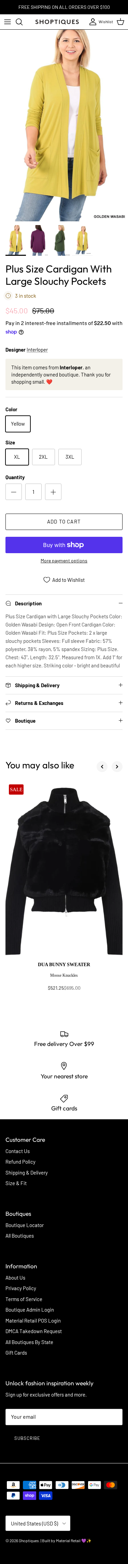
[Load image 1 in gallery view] (64, 126)
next (117, 766)
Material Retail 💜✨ (73, 1540)
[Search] (22, 21)
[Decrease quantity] (13, 492)
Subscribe (27, 1438)
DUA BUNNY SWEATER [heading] (64, 964)
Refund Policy (20, 1162)
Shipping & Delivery (26, 1172)
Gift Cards (16, 1352)
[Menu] (7, 21)
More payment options (64, 560)
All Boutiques (19, 1236)
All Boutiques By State (29, 1342)
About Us (15, 1277)
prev (102, 766)
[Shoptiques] (57, 22)
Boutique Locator (24, 1225)
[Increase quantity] (53, 492)
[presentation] (64, 979)
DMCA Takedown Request (33, 1331)
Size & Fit (16, 1183)
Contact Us (17, 1151)
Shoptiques (29, 1540)
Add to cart (64, 521)
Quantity (15, 477)
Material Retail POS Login (33, 1320)
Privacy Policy (20, 1288)
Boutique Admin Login (29, 1310)
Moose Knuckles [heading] (64, 975)
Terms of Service (23, 1299)
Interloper (37, 349)
